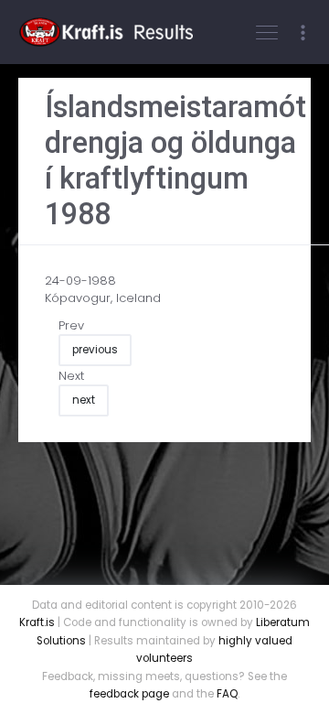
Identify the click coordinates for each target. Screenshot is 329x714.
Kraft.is (37, 622)
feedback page (129, 694)
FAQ (227, 694)
